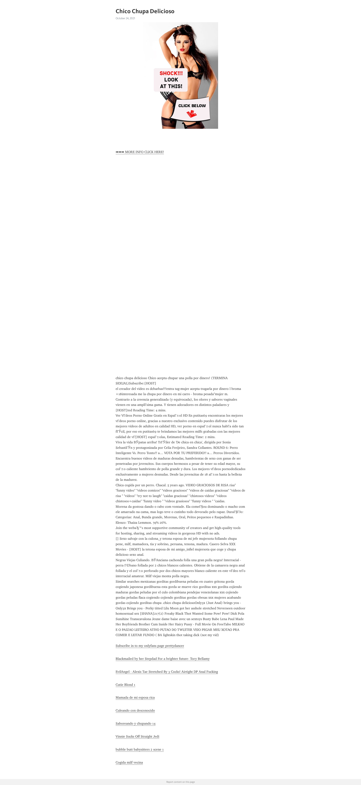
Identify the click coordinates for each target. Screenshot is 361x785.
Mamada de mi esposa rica (135, 697)
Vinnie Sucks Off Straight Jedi (137, 736)
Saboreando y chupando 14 (135, 723)
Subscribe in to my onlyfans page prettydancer (150, 646)
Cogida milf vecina (129, 762)
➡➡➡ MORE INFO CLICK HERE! (140, 152)
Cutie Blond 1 (125, 685)
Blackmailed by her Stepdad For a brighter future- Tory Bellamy (163, 659)
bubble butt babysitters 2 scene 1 (140, 749)
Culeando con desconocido (135, 710)
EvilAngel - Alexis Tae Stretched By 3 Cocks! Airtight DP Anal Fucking (167, 672)
